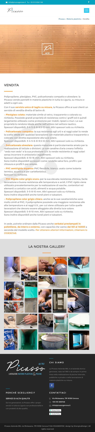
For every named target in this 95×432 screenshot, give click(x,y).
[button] (12, 268)
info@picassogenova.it (17, 2)
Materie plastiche (74, 19)
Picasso (62, 19)
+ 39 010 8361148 (36, 2)
